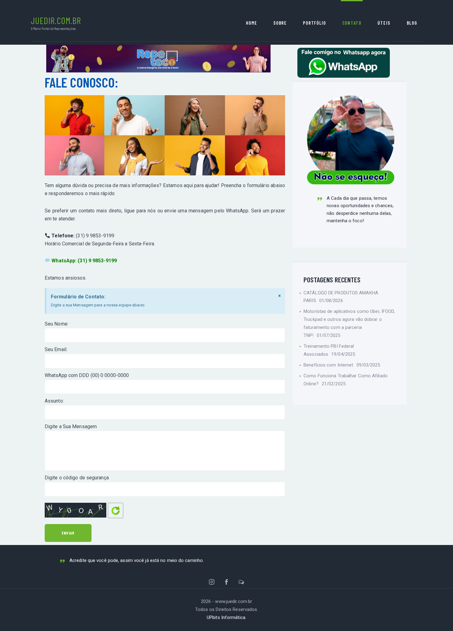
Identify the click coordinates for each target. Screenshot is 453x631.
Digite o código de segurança (77, 478)
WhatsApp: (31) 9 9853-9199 (84, 261)
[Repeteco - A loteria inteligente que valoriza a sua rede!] (158, 48)
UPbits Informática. (226, 617)
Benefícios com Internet (328, 365)
